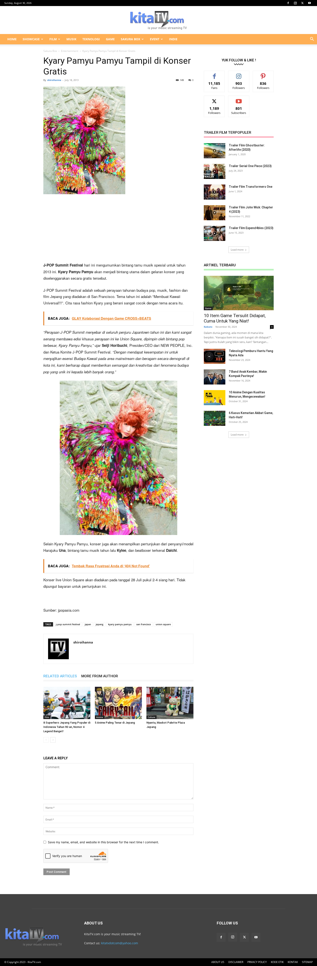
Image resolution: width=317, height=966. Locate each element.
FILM (53, 39)
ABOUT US (217, 962)
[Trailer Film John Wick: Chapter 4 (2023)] (214, 212)
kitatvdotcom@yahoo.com (119, 943)
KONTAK (293, 962)
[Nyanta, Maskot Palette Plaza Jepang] (169, 703)
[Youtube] (309, 3)
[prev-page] (46, 740)
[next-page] (53, 740)
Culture (151, 717)
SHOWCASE (31, 39)
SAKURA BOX (130, 39)
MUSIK (71, 39)
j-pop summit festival (68, 624)
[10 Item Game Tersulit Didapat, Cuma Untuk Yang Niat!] (239, 293)
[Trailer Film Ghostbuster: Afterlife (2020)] (214, 150)
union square (163, 624)
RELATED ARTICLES (60, 676)
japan (88, 624)
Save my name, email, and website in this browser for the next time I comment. (103, 842)
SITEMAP (307, 962)
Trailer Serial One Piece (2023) (250, 166)
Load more (237, 249)
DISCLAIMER (235, 962)
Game (208, 308)
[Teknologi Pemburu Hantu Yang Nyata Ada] (214, 356)
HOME (12, 39)
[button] (312, 39)
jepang (99, 624)
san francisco (143, 624)
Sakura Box (50, 51)
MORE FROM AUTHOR (99, 676)
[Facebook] (288, 3)
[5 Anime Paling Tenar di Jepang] (118, 703)
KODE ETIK (277, 962)
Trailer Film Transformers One (250, 186)
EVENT (154, 39)
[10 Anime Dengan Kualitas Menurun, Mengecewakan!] (214, 397)
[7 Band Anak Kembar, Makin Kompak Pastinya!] (214, 377)
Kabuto (208, 326)
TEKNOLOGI (91, 39)
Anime (99, 717)
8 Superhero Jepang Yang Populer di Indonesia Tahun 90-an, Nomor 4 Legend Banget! (66, 727)
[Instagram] (295, 3)
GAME (110, 39)
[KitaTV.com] (158, 20)
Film (47, 717)
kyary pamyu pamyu (120, 624)
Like (214, 74)
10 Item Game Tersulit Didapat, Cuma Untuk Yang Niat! (235, 318)
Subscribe (238, 99)
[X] (302, 3)
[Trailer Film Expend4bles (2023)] (214, 233)
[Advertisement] (118, 230)
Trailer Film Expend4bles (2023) (251, 228)
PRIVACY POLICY (257, 962)
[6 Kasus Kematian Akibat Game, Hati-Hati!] (214, 418)
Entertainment (69, 51)
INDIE (173, 39)
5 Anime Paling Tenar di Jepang (115, 722)
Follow (239, 74)
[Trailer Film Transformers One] (214, 192)
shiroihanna (54, 80)
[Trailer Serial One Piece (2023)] (214, 171)
